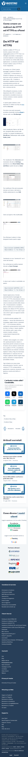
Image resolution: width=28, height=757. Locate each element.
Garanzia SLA (5, 596)
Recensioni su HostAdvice (8, 701)
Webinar (4, 673)
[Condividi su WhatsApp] (7, 402)
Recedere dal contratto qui (8, 606)
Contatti (16, 755)
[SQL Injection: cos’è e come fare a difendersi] (14, 489)
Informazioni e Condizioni (8, 590)
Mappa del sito (5, 660)
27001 (22, 746)
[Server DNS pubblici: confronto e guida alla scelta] (14, 469)
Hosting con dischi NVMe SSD (9, 619)
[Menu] (25, 3)
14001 (18, 746)
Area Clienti (4, 718)
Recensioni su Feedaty (7, 699)
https (22, 104)
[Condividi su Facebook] (7, 393)
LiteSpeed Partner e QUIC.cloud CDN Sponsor (13, 627)
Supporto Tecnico (6, 722)
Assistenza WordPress (7, 642)
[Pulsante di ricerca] (18, 9)
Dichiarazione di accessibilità (9, 604)
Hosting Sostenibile (6, 644)
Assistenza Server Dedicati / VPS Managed (12, 640)
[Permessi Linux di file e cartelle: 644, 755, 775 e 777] (14, 448)
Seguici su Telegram (7, 697)
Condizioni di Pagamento (8, 598)
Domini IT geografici (7, 635)
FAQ (3, 656)
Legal (10, 755)
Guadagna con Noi (6, 666)
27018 (7, 748)
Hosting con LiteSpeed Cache (9, 621)
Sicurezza (5, 36)
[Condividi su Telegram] (14, 402)
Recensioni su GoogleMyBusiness (10, 703)
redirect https (8, 422)
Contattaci (4, 668)
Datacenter (4, 629)
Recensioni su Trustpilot (8, 705)
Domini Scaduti (5, 600)
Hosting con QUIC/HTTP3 (8, 623)
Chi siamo (4, 707)
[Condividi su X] (14, 393)
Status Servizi (5, 671)
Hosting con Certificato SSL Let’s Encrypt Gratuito (14, 625)
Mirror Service (5, 631)
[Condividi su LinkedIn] (20, 393)
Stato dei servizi (6, 728)
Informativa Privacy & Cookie (9, 682)
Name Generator (6, 664)
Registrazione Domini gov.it (8, 633)
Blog (3, 658)
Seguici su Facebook (7, 695)
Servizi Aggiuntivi (6, 602)
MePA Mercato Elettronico (8, 594)
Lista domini (4, 637)
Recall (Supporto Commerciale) (9, 720)
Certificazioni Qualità (7, 592)
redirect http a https (10, 419)
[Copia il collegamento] (20, 402)
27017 (3, 748)
